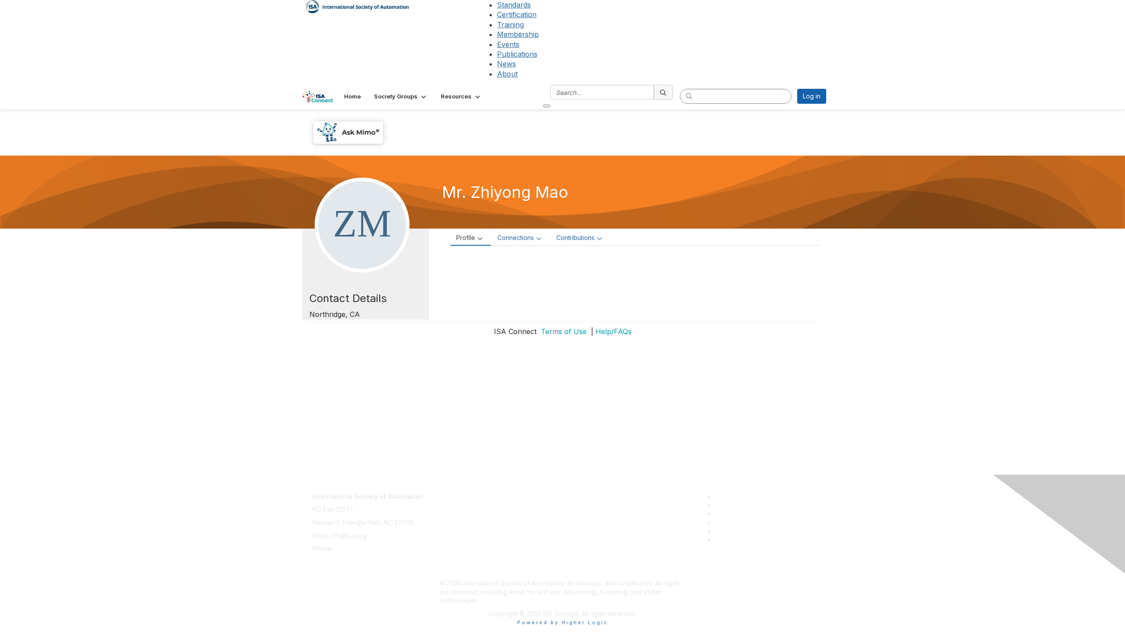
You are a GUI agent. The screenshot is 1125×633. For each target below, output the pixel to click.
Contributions (575, 237)
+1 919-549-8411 (357, 548)
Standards (514, 4)
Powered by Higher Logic (562, 622)
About (507, 73)
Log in (811, 96)
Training (510, 24)
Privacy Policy (459, 518)
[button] (400, 96)
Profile (465, 237)
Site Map (452, 570)
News (506, 63)
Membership (518, 34)
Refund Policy (459, 544)
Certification (517, 14)
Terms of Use (563, 331)
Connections (515, 237)
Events (508, 44)
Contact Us (455, 492)
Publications (517, 54)
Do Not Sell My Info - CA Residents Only (497, 557)
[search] (663, 92)
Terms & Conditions (467, 531)
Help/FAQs (613, 331)
